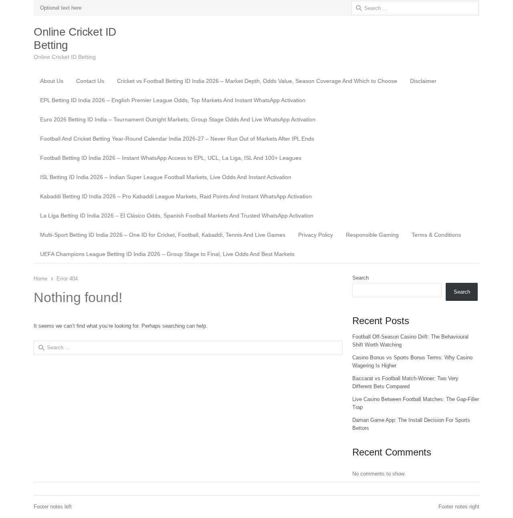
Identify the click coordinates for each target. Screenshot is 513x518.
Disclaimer (423, 81)
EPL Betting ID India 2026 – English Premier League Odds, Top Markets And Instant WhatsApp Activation (172, 100)
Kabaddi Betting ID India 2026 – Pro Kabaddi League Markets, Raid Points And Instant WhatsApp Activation (176, 196)
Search (360, 278)
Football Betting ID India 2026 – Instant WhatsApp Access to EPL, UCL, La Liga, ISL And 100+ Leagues (170, 158)
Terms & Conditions (436, 235)
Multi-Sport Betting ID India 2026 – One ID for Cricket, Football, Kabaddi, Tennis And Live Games (162, 235)
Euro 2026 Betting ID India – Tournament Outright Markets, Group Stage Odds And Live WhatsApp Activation (177, 119)
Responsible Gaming (372, 235)
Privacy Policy (315, 235)
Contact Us (90, 81)
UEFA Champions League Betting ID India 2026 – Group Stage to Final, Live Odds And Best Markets (167, 254)
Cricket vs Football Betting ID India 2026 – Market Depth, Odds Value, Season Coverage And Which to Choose (257, 81)
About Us (51, 81)
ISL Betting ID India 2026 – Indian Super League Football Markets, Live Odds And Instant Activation (165, 177)
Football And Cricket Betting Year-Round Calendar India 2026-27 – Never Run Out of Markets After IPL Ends (177, 138)
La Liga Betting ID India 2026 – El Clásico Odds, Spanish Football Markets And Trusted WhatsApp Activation (176, 215)
